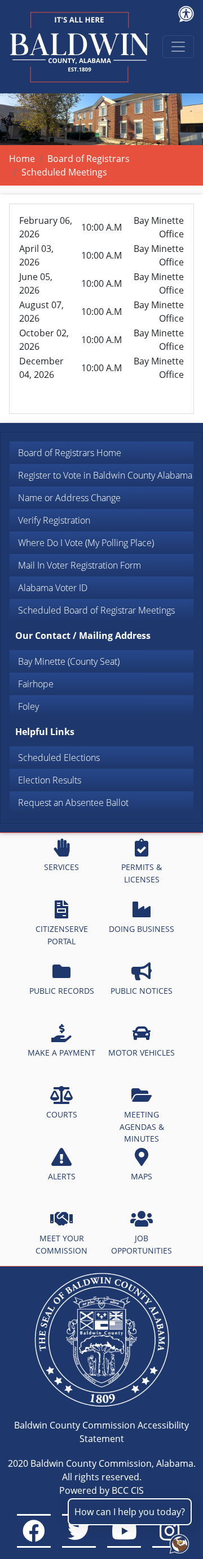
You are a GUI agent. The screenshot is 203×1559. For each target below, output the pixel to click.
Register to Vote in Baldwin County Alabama (105, 475)
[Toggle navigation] (178, 46)
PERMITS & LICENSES (141, 873)
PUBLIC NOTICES (142, 990)
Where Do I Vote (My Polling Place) (86, 543)
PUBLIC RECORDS (61, 990)
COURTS (61, 1114)
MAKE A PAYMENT (61, 1052)
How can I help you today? (129, 1512)
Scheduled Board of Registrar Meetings (96, 610)
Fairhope (36, 684)
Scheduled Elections (59, 757)
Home (22, 158)
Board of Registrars (88, 158)
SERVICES (61, 867)
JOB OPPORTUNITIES (141, 1244)
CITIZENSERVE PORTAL (62, 935)
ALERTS (62, 1176)
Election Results (49, 780)
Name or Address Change (69, 498)
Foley (28, 706)
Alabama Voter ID (52, 588)
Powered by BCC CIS (101, 1490)
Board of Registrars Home (69, 453)
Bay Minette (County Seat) (69, 661)
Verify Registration (54, 520)
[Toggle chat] (177, 1541)
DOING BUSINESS (141, 928)
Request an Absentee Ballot (73, 802)
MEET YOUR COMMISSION (61, 1244)
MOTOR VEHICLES (141, 1052)
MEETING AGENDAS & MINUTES (142, 1126)
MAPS (141, 1176)
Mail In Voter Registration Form (79, 565)
